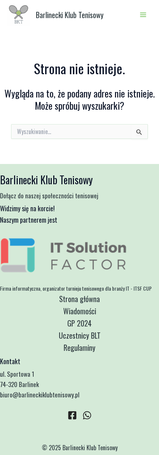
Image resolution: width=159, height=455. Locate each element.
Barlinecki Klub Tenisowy (70, 14)
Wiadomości (79, 311)
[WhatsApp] (87, 415)
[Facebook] (72, 415)
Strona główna (79, 298)
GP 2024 (79, 323)
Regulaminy (79, 347)
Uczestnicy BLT (80, 335)
